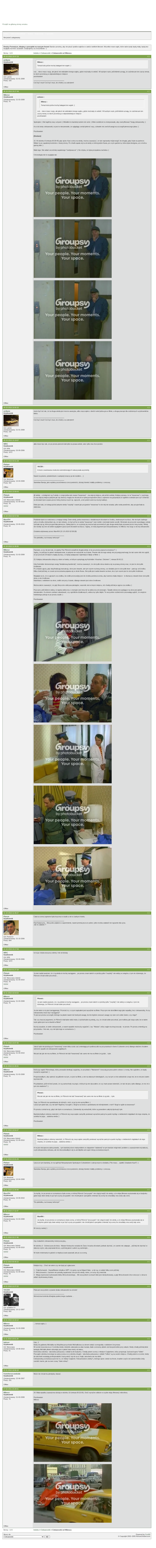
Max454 (7, 520)
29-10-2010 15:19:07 (11, 440)
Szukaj (30, 34)
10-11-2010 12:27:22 (11, 1286)
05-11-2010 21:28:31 (11, 1066)
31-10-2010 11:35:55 (11, 546)
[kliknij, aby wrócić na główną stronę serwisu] (26, 9)
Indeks (6, 34)
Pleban (6, 464)
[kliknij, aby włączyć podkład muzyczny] (10, 1544)
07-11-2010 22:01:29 (11, 1159)
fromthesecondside (12, 1374)
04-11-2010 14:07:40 (11, 1043)
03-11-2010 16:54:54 (11, 993)
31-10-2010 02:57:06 (11, 516)
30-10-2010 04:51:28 (11, 461)
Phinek (6, 495)
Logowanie (49, 34)
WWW (6, 506)
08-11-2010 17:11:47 (10, 1211)
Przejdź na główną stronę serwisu (14, 24)
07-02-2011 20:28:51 (11, 1389)
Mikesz (7, 95)
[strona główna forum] (14, 21)
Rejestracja (39, 34)
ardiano (7, 60)
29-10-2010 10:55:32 (11, 407)
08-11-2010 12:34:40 (11, 1190)
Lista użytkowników (18, 34)
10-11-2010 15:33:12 (11, 1320)
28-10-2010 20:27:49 (11, 91)
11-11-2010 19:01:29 (10, 1339)
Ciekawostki (45, 53)
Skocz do (7, 1534)
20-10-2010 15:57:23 (11, 56)
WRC (6, 444)
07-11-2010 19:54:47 (11, 1130)
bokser (7, 1342)
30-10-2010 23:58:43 (11, 491)
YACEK (7, 1290)
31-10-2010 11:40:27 (11, 913)
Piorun (6, 917)
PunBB (147, 1534)
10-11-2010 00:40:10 (11, 1262)
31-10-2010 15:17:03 (11, 949)
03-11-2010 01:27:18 (11, 970)
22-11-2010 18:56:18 (11, 1370)
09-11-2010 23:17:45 (11, 1237)
